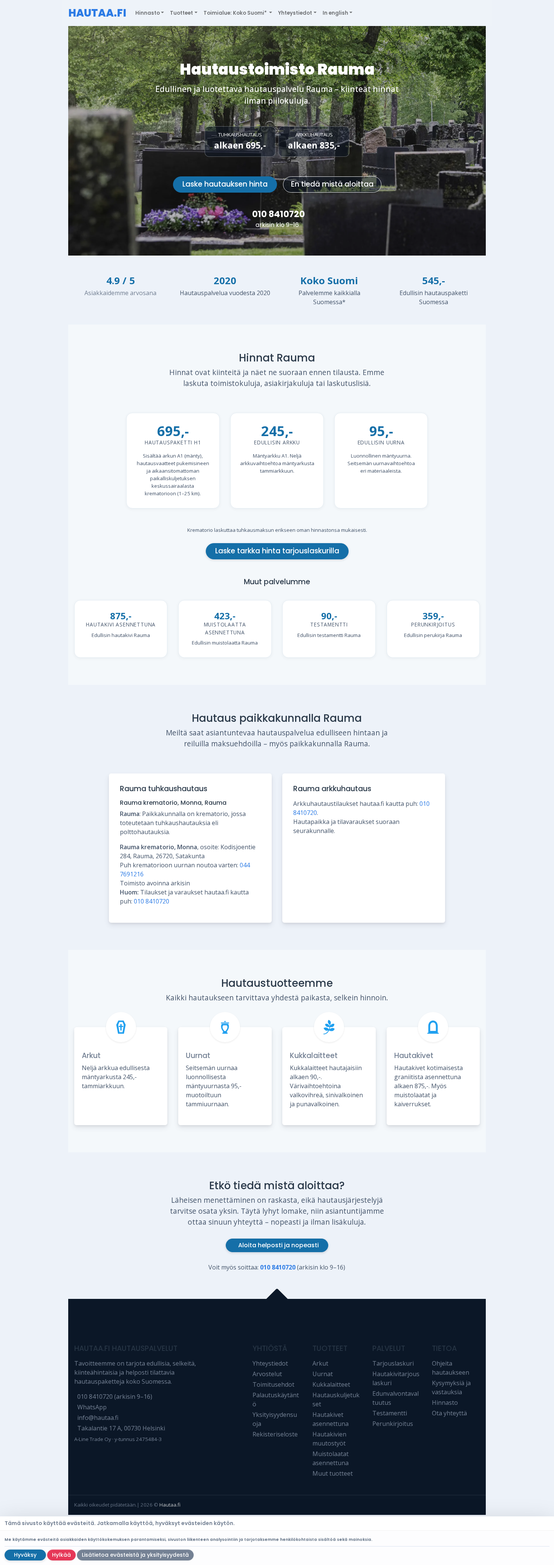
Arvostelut (267, 1374)
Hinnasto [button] (147, 13)
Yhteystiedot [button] (295, 13)
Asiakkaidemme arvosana (120, 293)
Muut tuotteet (332, 1473)
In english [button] (335, 13)
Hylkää (61, 1555)
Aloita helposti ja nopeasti (278, 1245)
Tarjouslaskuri (393, 1363)
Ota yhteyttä (449, 1413)
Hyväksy (25, 1555)
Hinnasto (445, 1402)
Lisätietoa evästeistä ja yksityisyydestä (135, 1555)
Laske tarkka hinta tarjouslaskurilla (277, 551)
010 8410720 (278, 214)
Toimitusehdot (273, 1384)
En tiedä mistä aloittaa (332, 184)
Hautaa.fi (170, 1504)
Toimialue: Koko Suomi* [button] (236, 13)
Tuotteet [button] (181, 13)
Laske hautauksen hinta (225, 184)
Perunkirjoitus (392, 1424)
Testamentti (389, 1413)
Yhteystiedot (270, 1363)
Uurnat (198, 1055)
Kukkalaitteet (314, 1055)
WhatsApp (92, 1407)
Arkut (91, 1055)
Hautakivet (413, 1055)
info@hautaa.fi (97, 1417)
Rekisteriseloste (275, 1434)
